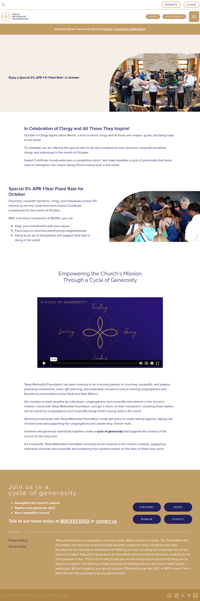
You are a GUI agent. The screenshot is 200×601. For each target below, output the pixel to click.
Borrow (147, 519)
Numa (65, 595)
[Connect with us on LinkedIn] (195, 595)
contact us (106, 521)
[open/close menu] (194, 16)
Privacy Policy (18, 540)
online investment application (124, 29)
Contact (178, 519)
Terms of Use (17, 546)
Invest (153, 16)
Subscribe (147, 507)
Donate (171, 5)
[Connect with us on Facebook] (169, 595)
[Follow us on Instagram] (176, 595)
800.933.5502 (74, 521)
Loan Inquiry (174, 16)
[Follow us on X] (183, 595)
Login (191, 5)
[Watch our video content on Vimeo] (189, 595)
